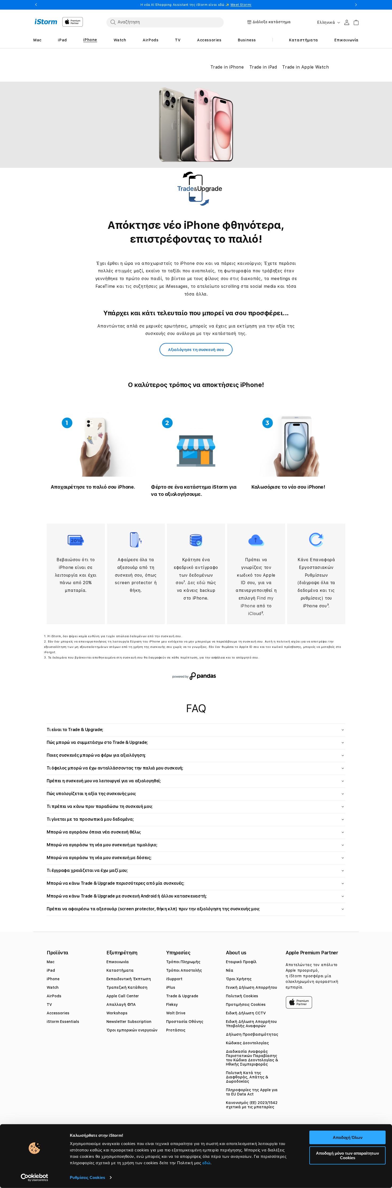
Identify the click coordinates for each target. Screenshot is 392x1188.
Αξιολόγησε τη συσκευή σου (196, 349)
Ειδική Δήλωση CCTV (246, 1013)
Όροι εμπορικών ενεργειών (131, 1030)
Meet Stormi (241, 5)
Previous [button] (36, 4)
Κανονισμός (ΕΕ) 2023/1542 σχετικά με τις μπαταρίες (252, 1105)
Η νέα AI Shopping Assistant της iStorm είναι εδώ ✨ (196, 5)
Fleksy (172, 1004)
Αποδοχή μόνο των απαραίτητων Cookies (347, 1155)
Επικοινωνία (117, 962)
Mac (50, 962)
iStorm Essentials (63, 1021)
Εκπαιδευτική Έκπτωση (128, 979)
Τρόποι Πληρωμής (183, 962)
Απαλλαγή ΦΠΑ (121, 1004)
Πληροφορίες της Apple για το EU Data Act (252, 1092)
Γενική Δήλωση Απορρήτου (251, 987)
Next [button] (356, 4)
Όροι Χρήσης (238, 979)
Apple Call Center (122, 996)
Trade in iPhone (227, 67)
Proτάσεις (175, 1030)
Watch (53, 987)
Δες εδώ (197, 582)
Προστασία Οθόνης (184, 1021)
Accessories (58, 1013)
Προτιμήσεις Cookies (246, 1004)
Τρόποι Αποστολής (184, 970)
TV (49, 1004)
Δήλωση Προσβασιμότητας (252, 1034)
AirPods (54, 996)
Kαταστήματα (120, 970)
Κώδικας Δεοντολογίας (247, 1043)
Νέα (229, 970)
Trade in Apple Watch (305, 67)
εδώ (206, 1163)
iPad (51, 970)
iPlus (170, 987)
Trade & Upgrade (182, 996)
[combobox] (165, 22)
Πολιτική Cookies (242, 996)
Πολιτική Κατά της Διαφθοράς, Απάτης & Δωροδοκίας (247, 1077)
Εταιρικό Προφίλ (241, 962)
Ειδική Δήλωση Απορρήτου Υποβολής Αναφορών (251, 1023)
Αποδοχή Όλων (347, 1137)
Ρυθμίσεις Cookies (87, 1177)
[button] (196, 730)
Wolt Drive (175, 1013)
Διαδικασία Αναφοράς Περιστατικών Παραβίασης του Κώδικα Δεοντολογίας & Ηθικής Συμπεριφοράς (252, 1057)
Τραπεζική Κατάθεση (126, 987)
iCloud (254, 613)
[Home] (46, 21)
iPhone (53, 979)
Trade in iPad (263, 67)
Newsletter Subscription (128, 1021)
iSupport (174, 979)
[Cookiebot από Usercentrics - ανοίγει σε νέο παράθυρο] (34, 1178)
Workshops (116, 1013)
